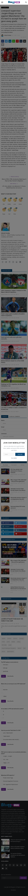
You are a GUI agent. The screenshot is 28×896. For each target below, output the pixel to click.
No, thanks (14, 458)
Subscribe (20, 454)
